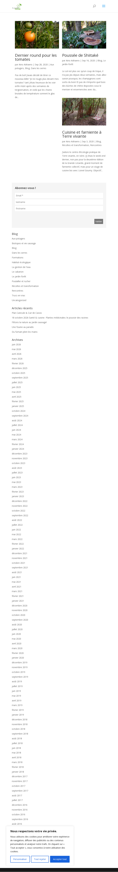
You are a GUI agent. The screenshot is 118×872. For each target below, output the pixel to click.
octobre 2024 (18, 410)
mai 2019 (16, 695)
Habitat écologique (21, 262)
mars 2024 (17, 439)
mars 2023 (17, 486)
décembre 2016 (19, 804)
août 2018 (17, 738)
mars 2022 (17, 539)
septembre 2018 (20, 733)
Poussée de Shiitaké (80, 55)
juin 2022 (16, 529)
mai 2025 (16, 391)
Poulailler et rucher (21, 281)
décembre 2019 (19, 662)
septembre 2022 (20, 515)
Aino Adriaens (25, 64)
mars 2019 (17, 705)
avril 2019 (16, 700)
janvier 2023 (18, 496)
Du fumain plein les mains (24, 331)
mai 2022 (16, 534)
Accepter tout (60, 859)
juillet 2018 (17, 743)
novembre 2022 (20, 505)
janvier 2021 (18, 600)
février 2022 (18, 543)
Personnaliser (20, 859)
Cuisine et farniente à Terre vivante (81, 134)
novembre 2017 (20, 781)
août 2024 (17, 420)
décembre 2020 (19, 605)
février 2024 (18, 444)
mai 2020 (16, 638)
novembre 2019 (20, 667)
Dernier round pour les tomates (36, 57)
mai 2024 (16, 434)
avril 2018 (16, 757)
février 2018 (18, 766)
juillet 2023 (17, 472)
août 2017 (17, 795)
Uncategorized (19, 300)
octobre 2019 (18, 672)
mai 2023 (16, 482)
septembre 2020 (20, 619)
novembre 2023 (20, 458)
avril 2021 (16, 586)
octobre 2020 (18, 614)
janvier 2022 (18, 548)
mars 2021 (17, 591)
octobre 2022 (18, 510)
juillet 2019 (17, 686)
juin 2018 (16, 748)
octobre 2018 (18, 728)
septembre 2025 (20, 377)
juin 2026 (16, 344)
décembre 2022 (19, 501)
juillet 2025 (17, 382)
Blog (27, 68)
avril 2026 (16, 353)
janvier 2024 (18, 448)
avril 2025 (16, 396)
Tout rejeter (40, 859)
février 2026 (18, 363)
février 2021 (18, 596)
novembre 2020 (20, 610)
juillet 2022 (17, 524)
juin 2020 (16, 633)
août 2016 (17, 823)
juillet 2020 (17, 629)
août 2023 (17, 467)
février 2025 (18, 401)
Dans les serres (38, 68)
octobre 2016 (18, 814)
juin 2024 (16, 429)
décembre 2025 (19, 368)
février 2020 (18, 653)
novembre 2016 (20, 809)
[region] (40, 846)
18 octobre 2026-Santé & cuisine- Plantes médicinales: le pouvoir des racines (50, 317)
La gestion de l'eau (21, 267)
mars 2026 (17, 358)
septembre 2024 (20, 415)
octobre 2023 (18, 463)
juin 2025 (16, 387)
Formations (17, 257)
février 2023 (18, 491)
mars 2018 (17, 762)
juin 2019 (16, 690)
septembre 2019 (20, 676)
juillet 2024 (17, 425)
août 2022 (17, 520)
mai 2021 (16, 581)
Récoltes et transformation (75, 145)
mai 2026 (16, 349)
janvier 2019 (18, 714)
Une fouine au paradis (23, 327)
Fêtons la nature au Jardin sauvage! (29, 322)
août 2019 (17, 681)
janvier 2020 (18, 657)
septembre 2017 (20, 790)
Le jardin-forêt (19, 276)
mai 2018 (16, 752)
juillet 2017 (17, 800)
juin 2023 (16, 477)
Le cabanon (18, 271)
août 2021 (17, 572)
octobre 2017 (18, 785)
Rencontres (96, 145)
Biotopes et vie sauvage (24, 243)
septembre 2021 (20, 567)
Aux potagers (18, 238)
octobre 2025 (18, 372)
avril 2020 (16, 643)
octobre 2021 (18, 562)
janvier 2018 (18, 771)
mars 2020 (17, 648)
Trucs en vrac (18, 295)
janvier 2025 (18, 406)
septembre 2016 (20, 819)
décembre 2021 (19, 553)
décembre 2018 (19, 719)
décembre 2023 (19, 453)
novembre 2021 (20, 558)
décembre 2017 (19, 776)
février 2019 (18, 709)
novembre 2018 (20, 724)
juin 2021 (16, 577)
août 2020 (17, 624)
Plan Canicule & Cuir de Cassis (27, 312)
